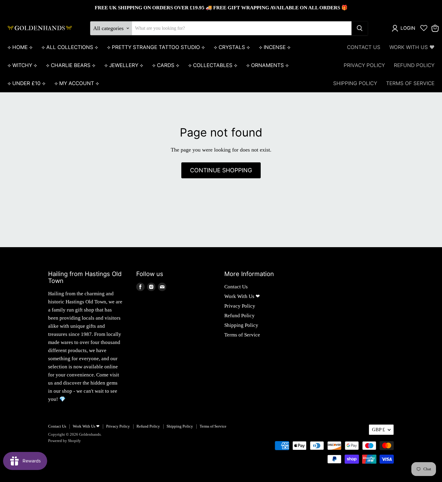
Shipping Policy (355, 83)
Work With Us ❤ (411, 47)
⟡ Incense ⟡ (274, 47)
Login (408, 28)
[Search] (359, 28)
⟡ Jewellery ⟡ (123, 65)
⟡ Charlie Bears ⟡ (70, 65)
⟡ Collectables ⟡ (212, 65)
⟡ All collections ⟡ (69, 47)
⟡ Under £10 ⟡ (26, 83)
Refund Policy (414, 65)
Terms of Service (410, 83)
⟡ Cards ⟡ (165, 65)
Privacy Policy (364, 65)
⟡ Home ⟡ (20, 47)
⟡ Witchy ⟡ (22, 65)
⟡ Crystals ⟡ (232, 47)
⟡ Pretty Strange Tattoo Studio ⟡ (156, 47)
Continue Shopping (221, 170)
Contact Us (363, 47)
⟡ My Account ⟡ (76, 83)
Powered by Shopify (64, 440)
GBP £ (378, 429)
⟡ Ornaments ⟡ (267, 65)
